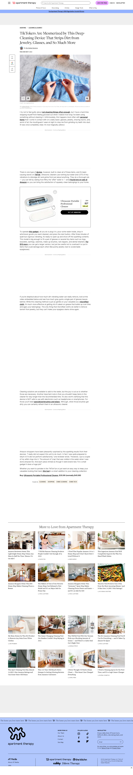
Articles (67, 8)
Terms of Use (105, 748)
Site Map (60, 742)
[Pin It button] (28, 98)
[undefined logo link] (24, 3)
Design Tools (79, 8)
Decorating (55, 8)
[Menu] (9, 3)
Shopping (23, 27)
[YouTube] (79, 741)
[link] (21, 555)
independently (26, 106)
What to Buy (93, 8)
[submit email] (120, 742)
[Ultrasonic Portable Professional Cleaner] (40, 207)
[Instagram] (79, 734)
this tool (46, 471)
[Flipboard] (87, 741)
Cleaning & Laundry (35, 27)
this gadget (34, 232)
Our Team (61, 733)
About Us (61, 736)
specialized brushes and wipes (47, 402)
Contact (60, 739)
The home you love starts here (32, 720)
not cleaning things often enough (56, 112)
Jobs (9, 765)
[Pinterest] (87, 737)
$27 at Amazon (74, 212)
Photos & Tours (41, 8)
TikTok (37, 175)
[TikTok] (87, 734)
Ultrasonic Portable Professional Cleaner (41, 475)
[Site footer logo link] (31, 735)
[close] (131, 767)
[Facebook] (79, 737)
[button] (87, 98)
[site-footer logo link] (12, 759)
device (39, 172)
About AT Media (13, 762)
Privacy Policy (116, 748)
